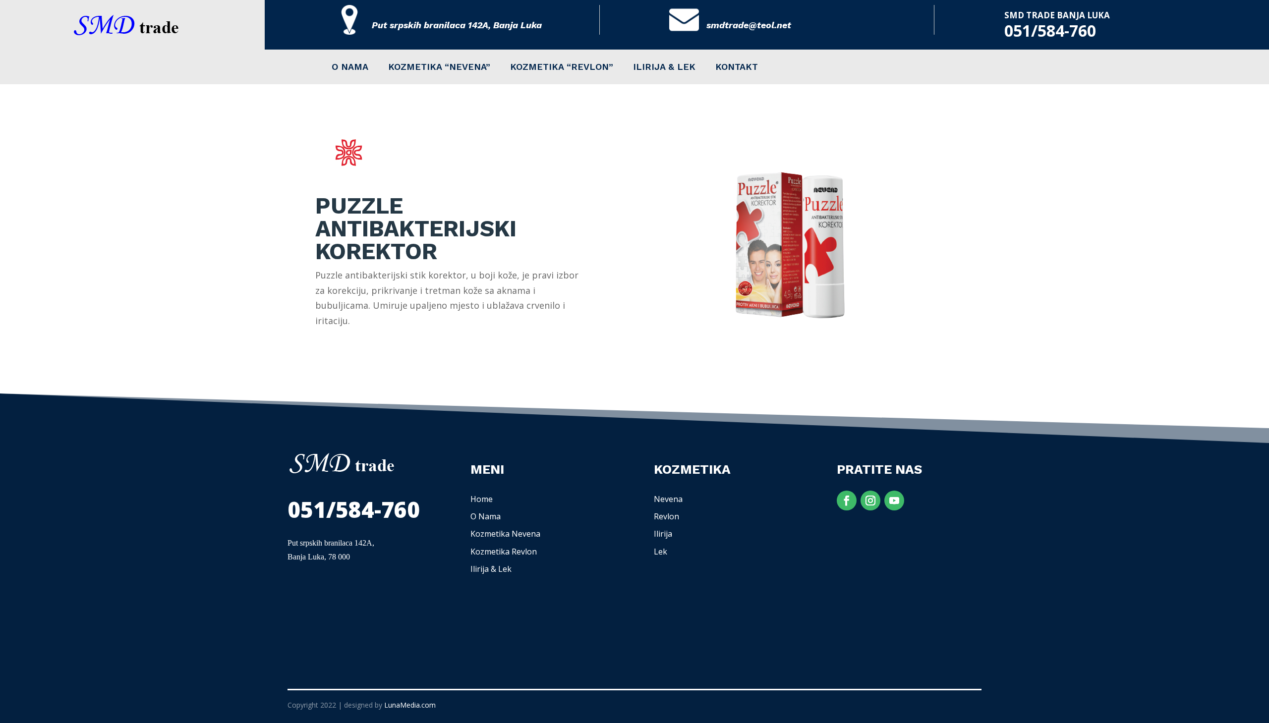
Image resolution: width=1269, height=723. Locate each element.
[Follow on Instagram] (870, 500)
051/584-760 (1050, 30)
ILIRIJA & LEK (664, 67)
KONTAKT (736, 67)
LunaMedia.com (410, 705)
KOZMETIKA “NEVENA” (439, 67)
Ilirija (663, 533)
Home (481, 499)
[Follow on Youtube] (894, 500)
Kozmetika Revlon (503, 551)
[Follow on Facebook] (847, 500)
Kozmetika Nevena (505, 533)
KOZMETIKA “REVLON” (561, 67)
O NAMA (350, 67)
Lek (660, 551)
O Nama (485, 516)
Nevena (668, 499)
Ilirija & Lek (491, 568)
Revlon (666, 516)
